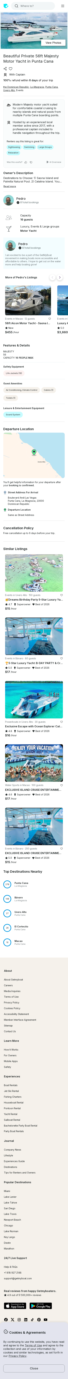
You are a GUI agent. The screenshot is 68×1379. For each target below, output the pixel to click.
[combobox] (32, 6)
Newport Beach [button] (12, 1219)
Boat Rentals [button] (10, 1085)
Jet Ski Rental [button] (11, 1091)
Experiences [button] (12, 1076)
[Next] (60, 277)
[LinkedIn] (26, 1320)
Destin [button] (7, 1242)
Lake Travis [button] (10, 1214)
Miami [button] (7, 1191)
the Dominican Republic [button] (16, 87)
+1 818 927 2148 (12, 1272)
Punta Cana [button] (51, 87)
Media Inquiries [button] (12, 991)
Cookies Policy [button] (12, 1008)
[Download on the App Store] (15, 1306)
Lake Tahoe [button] (10, 1202)
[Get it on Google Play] (41, 1306)
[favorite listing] (11, 69)
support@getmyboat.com (18, 1278)
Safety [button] (7, 1067)
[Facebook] (6, 1320)
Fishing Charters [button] (12, 1096)
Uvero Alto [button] (9, 90)
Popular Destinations (17, 1182)
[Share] (5, 69)
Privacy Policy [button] (17, 1356)
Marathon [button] (9, 1248)
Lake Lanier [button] (10, 1196)
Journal (9, 1140)
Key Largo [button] (9, 1237)
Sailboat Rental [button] (12, 1119)
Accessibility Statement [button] (16, 1014)
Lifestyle (8, 1155)
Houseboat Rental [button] (13, 1102)
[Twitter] (13, 1320)
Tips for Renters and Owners (19, 1172)
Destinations (10, 1167)
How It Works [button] (11, 1049)
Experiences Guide (14, 1161)
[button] (28, 300)
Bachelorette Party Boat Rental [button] (20, 1125)
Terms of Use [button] (33, 1345)
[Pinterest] (39, 1320)
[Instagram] (19, 1320)
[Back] (52, 277)
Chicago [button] (8, 1225)
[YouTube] (46, 1320)
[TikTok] (32, 1320)
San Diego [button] (9, 1208)
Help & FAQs (10, 1266)
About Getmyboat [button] (13, 979)
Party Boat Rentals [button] (14, 1131)
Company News (12, 1149)
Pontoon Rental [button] (12, 1108)
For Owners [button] (10, 1055)
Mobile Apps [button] (11, 1061)
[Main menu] (63, 6)
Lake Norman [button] (11, 1231)
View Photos (53, 42)
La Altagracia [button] (37, 87)
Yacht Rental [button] (10, 1114)
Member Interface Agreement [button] (20, 1019)
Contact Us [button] (10, 1031)
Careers (8, 985)
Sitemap (8, 1025)
